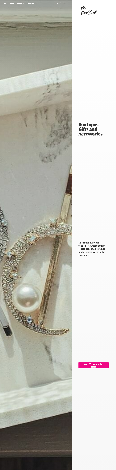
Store (5, 3)
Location (20, 3)
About (12, 3)
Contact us (30, 3)
